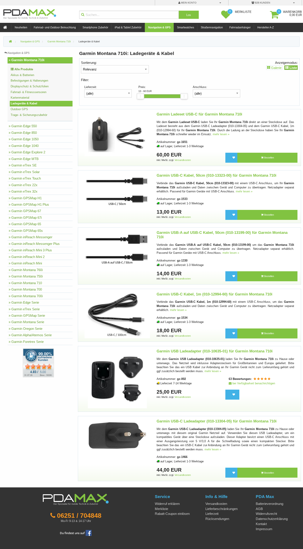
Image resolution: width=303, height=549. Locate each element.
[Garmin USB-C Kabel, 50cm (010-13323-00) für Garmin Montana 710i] (117, 189)
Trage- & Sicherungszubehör (29, 115)
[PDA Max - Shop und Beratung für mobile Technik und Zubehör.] (10, 41)
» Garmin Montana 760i (26, 270)
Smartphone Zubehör (95, 27)
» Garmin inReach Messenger (30, 237)
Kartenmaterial (20, 97)
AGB (259, 509)
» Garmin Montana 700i (26, 296)
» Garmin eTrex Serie (24, 309)
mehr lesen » (221, 134)
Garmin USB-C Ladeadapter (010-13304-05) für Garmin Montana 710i (217, 421)
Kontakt (261, 524)
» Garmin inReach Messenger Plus (34, 244)
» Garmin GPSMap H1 (25, 198)
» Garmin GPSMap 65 (25, 224)
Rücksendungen (217, 519)
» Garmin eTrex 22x (23, 185)
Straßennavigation (212, 27)
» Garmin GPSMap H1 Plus (29, 204)
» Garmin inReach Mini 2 (27, 257)
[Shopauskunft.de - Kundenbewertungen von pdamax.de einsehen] (38, 362)
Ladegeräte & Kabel (89, 41)
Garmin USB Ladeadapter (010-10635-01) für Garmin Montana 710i (215, 351)
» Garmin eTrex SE (23, 165)
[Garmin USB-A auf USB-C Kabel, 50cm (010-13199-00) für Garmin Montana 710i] (117, 247)
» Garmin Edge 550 (23, 126)
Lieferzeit (211, 514)
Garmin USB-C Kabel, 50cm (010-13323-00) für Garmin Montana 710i (216, 175)
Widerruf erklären (167, 504)
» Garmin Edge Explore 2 (27, 152)
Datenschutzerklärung (272, 519)
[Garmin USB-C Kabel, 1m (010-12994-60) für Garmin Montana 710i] (117, 315)
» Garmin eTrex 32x (23, 191)
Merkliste (161, 509)
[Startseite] (5, 27)
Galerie (275, 67)
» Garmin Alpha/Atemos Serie (30, 335)
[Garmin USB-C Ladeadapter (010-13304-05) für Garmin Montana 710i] (117, 435)
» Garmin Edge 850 (23, 133)
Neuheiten (21, 27)
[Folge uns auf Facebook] (76, 533)
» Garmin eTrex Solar (24, 172)
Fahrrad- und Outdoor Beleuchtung (55, 27)
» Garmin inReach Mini (25, 263)
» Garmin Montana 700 (25, 289)
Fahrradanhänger (240, 27)
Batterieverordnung (269, 504)
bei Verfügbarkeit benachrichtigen (253, 383)
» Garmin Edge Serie (24, 302)
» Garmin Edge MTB (24, 159)
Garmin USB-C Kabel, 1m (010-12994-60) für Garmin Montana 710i (214, 294)
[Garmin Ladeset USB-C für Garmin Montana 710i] (117, 134)
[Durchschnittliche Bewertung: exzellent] (262, 379)
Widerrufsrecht (266, 514)
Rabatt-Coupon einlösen (172, 514)
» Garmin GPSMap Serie (27, 315)
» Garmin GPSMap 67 (25, 211)
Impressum (264, 529)
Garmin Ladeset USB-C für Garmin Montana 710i (199, 114)
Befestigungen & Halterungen (29, 80)
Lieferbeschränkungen (221, 509)
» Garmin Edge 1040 (24, 146)
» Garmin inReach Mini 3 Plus (30, 250)
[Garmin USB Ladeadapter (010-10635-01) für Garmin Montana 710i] (117, 378)
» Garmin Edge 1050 (24, 139)
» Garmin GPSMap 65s (26, 230)
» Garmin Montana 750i (26, 276)
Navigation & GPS (159, 27)
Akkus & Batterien (22, 75)
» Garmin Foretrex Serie (26, 342)
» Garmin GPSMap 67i (25, 217)
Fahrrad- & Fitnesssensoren (28, 92)
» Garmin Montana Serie (26, 322)
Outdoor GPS (19, 109)
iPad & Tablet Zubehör (128, 27)
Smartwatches (185, 27)
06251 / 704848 (79, 515)
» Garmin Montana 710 (25, 283)
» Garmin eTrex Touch (25, 178)
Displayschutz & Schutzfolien (30, 86)
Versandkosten (183, 160)
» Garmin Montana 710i (26, 60)
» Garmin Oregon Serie (25, 328)
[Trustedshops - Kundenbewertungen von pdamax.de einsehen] (22, 362)
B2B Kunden (262, 2)
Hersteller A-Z (265, 27)
